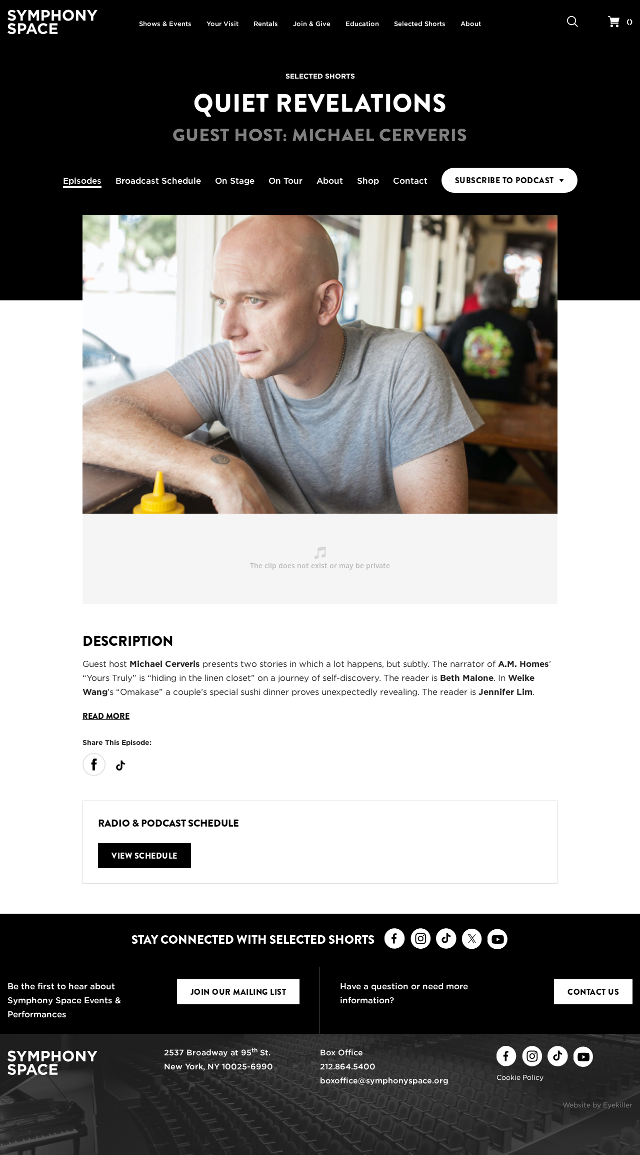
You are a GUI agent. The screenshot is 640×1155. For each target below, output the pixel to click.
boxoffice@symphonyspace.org (384, 1080)
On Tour (285, 181)
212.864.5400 (348, 1066)
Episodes (82, 181)
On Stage (234, 181)
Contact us (593, 992)
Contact (410, 181)
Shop (368, 181)
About (329, 181)
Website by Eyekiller (597, 1105)
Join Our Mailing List (238, 992)
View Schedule (145, 856)
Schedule (158, 181)
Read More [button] (106, 716)
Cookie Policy (520, 1077)
